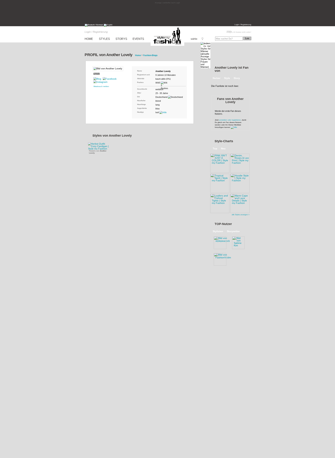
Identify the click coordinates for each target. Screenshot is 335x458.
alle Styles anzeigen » (241, 215)
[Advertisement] (167, 13)
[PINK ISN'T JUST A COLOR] (219, 163)
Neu (223, 148)
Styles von (112, 135)
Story (237, 78)
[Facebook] (110, 78)
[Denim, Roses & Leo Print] (240, 163)
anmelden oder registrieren (230, 120)
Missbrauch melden (101, 86)
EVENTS (138, 38)
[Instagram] (100, 82)
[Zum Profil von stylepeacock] (221, 242)
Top (215, 148)
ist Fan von (231, 69)
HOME (89, 38)
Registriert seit (143, 75)
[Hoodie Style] (240, 183)
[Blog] (97, 78)
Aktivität (140, 78)
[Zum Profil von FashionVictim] (221, 258)
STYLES (104, 38)
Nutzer (216, 78)
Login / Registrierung (242, 25)
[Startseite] (167, 45)
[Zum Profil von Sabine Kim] (240, 242)
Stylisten (218, 231)
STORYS (121, 38)
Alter (139, 93)
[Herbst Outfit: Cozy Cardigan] (100, 146)
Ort (138, 97)
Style (227, 78)
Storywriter (233, 231)
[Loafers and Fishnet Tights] (219, 203)
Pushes (140, 82)
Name (139, 71)
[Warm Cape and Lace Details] (240, 203)
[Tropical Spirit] (219, 183)
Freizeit (92, 151)
